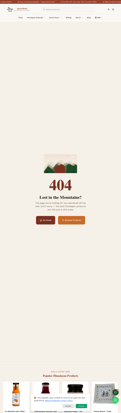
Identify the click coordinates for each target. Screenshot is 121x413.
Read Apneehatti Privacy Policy (59, 400)
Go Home (47, 220)
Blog (89, 17)
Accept (81, 406)
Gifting (68, 17)
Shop (20, 17)
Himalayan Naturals (35, 17)
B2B (98, 17)
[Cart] (113, 9)
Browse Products (73, 220)
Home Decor (54, 17)
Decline (68, 406)
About (78, 17)
